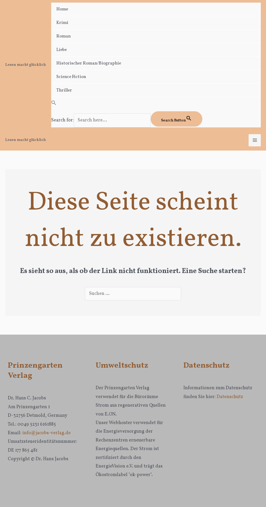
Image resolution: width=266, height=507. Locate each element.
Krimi (62, 23)
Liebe (61, 50)
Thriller (64, 90)
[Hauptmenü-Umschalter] (255, 140)
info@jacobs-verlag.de (46, 433)
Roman (63, 36)
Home (62, 9)
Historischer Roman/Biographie (88, 63)
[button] (156, 104)
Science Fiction (71, 77)
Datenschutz (230, 397)
